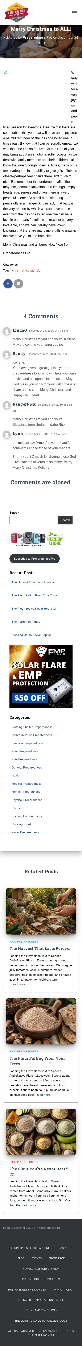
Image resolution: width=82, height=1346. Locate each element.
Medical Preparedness (26, 783)
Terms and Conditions (41, 1310)
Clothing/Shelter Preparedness (32, 727)
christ (15, 270)
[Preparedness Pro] (18, 12)
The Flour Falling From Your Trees (35, 595)
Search (14, 512)
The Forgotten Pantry (26, 621)
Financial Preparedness (27, 743)
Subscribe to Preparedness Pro (35, 558)
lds (38, 270)
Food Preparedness (25, 751)
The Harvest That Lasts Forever (33, 582)
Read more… (19, 984)
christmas (27, 270)
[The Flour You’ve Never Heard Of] (41, 1131)
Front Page (57, 1258)
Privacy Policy (63, 1289)
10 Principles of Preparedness (31, 1248)
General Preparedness (27, 767)
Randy (19, 353)
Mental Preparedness (26, 791)
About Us (66, 1248)
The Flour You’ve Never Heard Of (34, 608)
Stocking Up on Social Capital (31, 635)
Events (37, 1258)
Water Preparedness (25, 832)
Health (16, 775)
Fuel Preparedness (24, 759)
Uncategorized (21, 824)
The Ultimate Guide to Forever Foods (41, 1320)
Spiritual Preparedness (27, 816)
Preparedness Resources (41, 1279)
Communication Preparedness (32, 735)
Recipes (17, 808)
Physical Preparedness (27, 800)
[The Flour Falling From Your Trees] (41, 1021)
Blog (20, 1258)
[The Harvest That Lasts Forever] (41, 911)
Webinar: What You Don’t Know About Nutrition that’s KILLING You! (41, 1333)
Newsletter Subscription (41, 1268)
